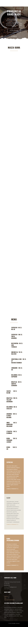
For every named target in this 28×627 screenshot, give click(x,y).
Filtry (5, 598)
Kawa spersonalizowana (9, 599)
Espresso (6, 596)
